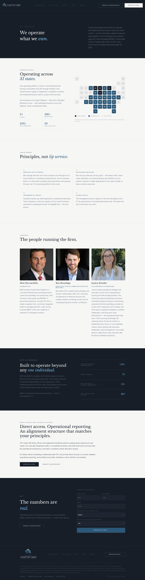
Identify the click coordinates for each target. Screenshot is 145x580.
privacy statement (37, 572)
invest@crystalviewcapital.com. (28, 570)
